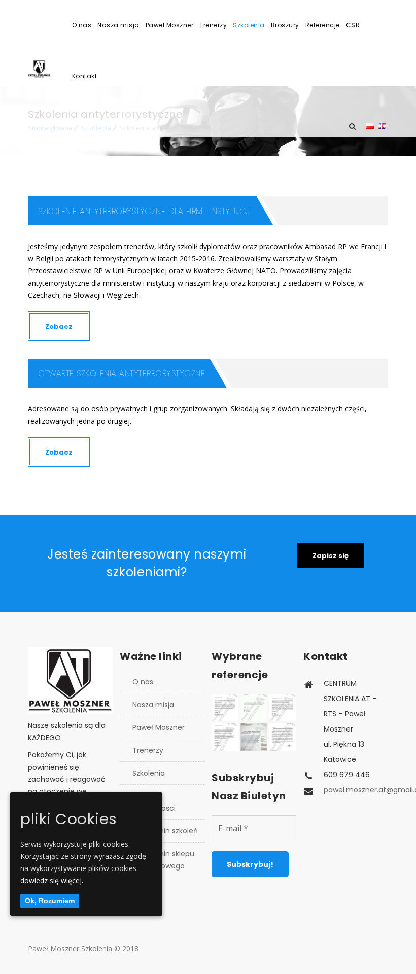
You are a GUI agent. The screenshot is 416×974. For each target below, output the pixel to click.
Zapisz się (331, 556)
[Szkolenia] (43, 68)
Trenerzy (213, 25)
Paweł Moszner (170, 25)
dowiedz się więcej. (51, 880)
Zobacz (59, 326)
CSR (353, 25)
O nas (82, 25)
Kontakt (84, 76)
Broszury (285, 25)
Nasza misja (118, 25)
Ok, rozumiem (50, 901)
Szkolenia (249, 25)
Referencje (322, 25)
